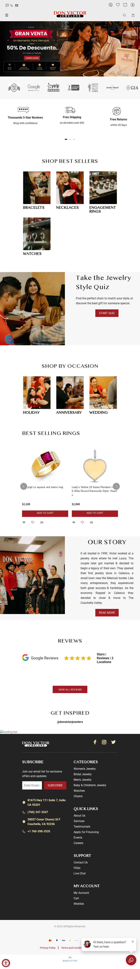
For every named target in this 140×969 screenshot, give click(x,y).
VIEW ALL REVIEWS (70, 689)
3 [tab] (74, 139)
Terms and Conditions (73, 947)
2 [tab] (70, 139)
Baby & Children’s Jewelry (90, 785)
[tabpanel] (23, 116)
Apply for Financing (86, 832)
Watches (79, 790)
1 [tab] (66, 139)
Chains (78, 796)
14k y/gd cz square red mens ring (42, 487)
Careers (78, 843)
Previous (23, 486)
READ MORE (107, 612)
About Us (79, 815)
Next (116, 486)
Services (79, 821)
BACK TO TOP (70, 960)
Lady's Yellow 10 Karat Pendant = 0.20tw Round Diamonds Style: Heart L (94, 491)
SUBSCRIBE (55, 785)
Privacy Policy (48, 947)
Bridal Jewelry (83, 774)
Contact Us (81, 862)
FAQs (77, 868)
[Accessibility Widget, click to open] (6, 963)
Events (78, 837)
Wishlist (79, 904)
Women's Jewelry (85, 768)
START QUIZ (107, 313)
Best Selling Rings (51, 433)
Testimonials (82, 826)
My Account (81, 893)
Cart (76, 898)
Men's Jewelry (83, 779)
